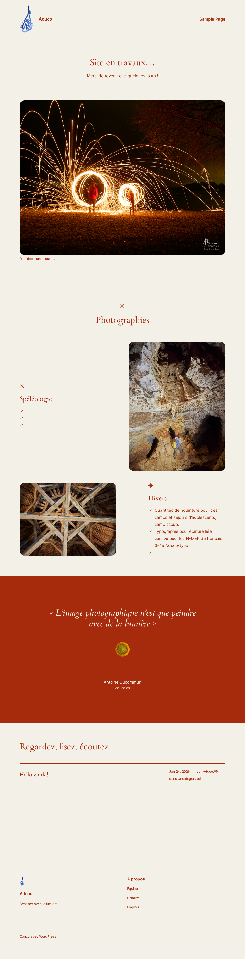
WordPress (47, 936)
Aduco (45, 19)
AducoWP (210, 771)
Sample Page (212, 19)
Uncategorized (189, 779)
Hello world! (34, 775)
